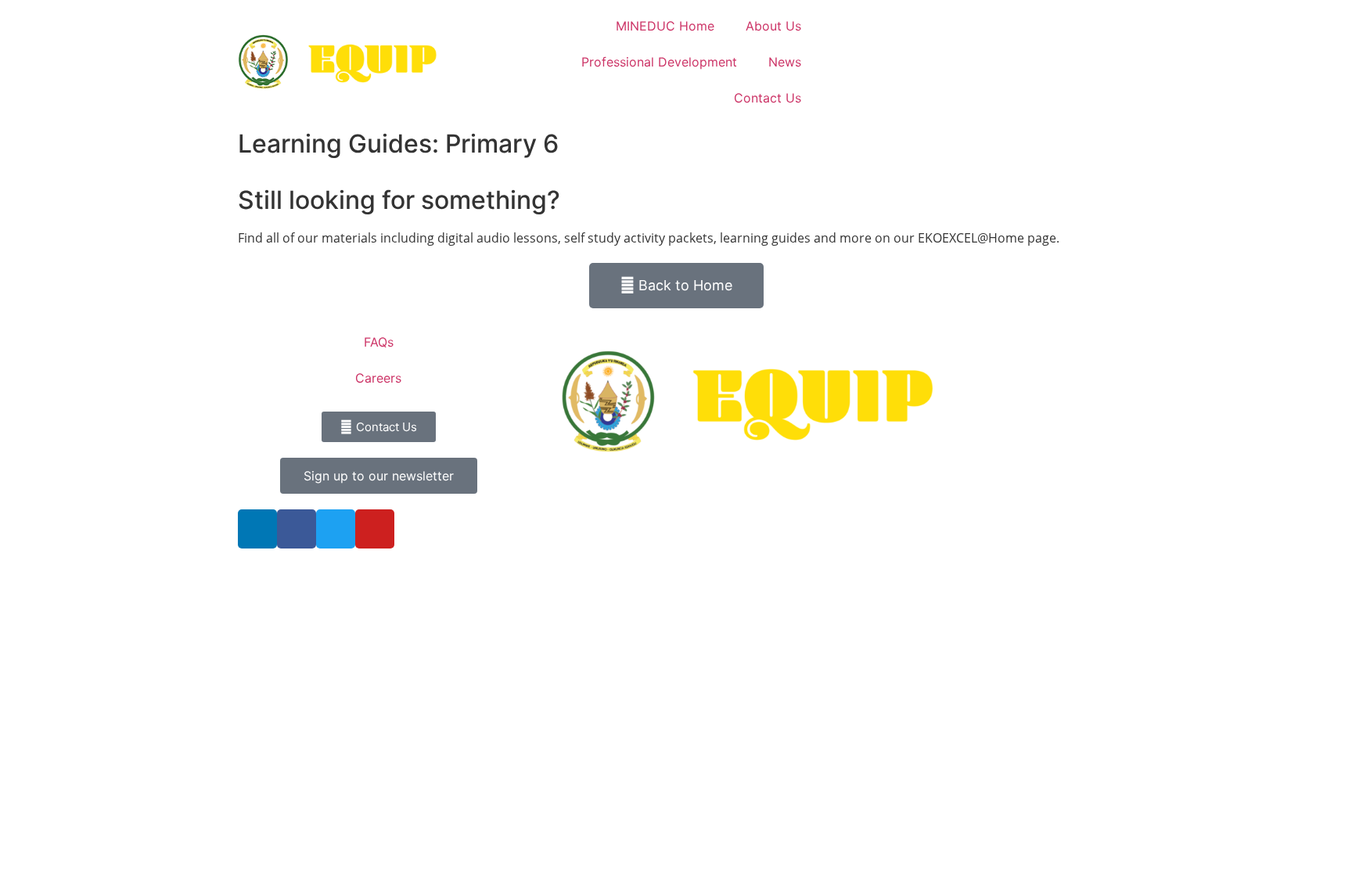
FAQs (379, 342)
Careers (378, 378)
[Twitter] (335, 528)
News (784, 62)
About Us (773, 26)
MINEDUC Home (665, 26)
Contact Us (767, 98)
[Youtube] (374, 528)
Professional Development (659, 62)
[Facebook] (296, 528)
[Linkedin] (257, 528)
